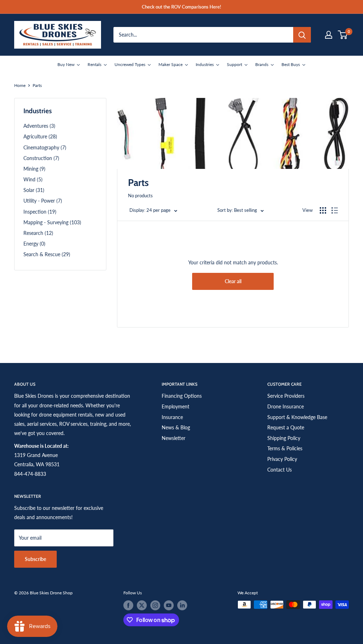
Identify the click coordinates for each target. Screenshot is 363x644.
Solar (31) (33, 190)
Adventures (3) (39, 126)
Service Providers (286, 396)
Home (20, 85)
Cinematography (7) (44, 147)
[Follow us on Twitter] (142, 605)
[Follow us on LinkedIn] (182, 605)
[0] (343, 35)
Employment (175, 406)
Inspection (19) (39, 212)
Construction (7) (41, 158)
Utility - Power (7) (42, 201)
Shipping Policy (283, 438)
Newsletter (173, 438)
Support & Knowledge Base (297, 417)
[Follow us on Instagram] (155, 605)
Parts (37, 85)
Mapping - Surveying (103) (52, 222)
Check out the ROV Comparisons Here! (181, 7)
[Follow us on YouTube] (169, 605)
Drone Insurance (285, 406)
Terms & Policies (284, 448)
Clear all (233, 281)
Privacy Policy (282, 459)
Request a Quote (285, 427)
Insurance (172, 417)
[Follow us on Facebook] (128, 605)
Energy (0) (34, 244)
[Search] (302, 35)
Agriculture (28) (40, 136)
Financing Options (182, 396)
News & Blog (176, 427)
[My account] (328, 35)
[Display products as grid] (323, 210)
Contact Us (279, 470)
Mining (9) (34, 169)
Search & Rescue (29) (46, 254)
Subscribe (35, 559)
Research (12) (38, 233)
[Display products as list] (334, 210)
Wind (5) (33, 179)
